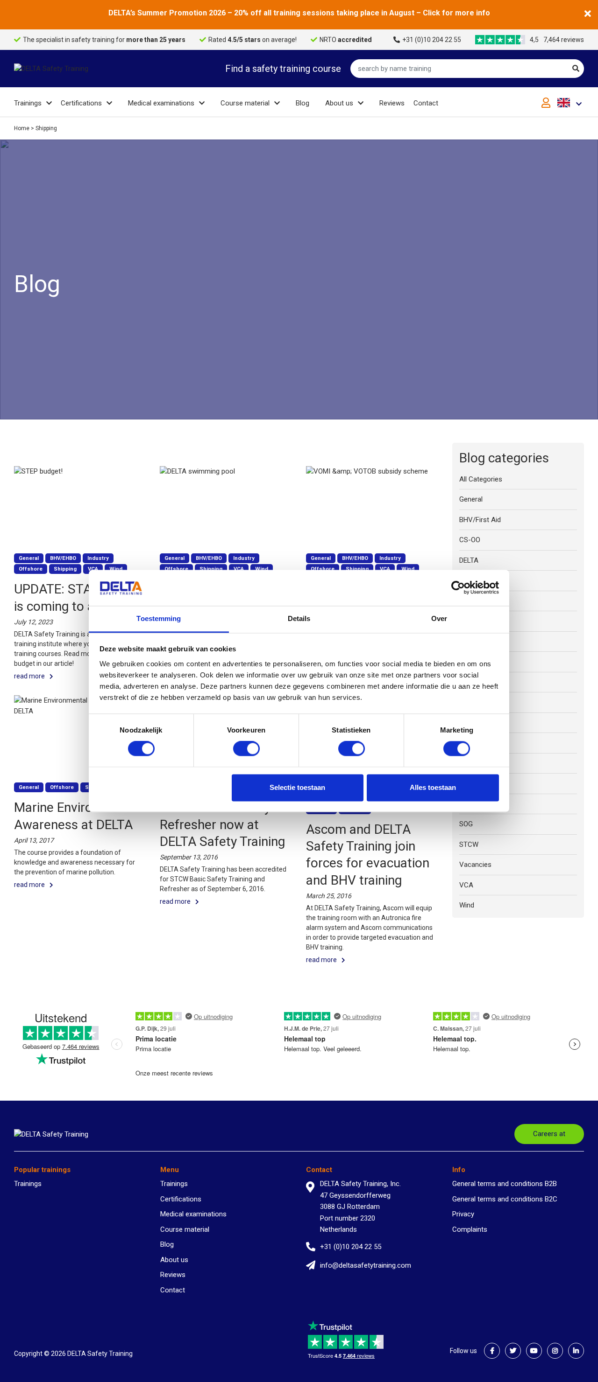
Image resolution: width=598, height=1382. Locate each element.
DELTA (468, 560)
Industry (471, 641)
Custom (471, 661)
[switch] (246, 748)
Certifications (81, 103)
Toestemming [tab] (158, 618)
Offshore (473, 743)
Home (21, 128)
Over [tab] (439, 618)
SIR (464, 804)
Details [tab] (299, 618)
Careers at (549, 1134)
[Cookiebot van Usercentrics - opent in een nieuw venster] (458, 588)
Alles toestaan (433, 787)
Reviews (392, 103)
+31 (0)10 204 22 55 (431, 39)
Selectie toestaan (297, 787)
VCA (466, 885)
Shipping (472, 783)
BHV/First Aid (480, 520)
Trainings (28, 103)
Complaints (469, 1229)
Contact (425, 103)
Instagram (555, 1350)
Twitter (512, 1350)
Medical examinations (161, 103)
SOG (466, 824)
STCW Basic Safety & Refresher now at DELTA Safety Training (222, 824)
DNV (466, 580)
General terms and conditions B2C (504, 1199)
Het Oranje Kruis (484, 621)
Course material (245, 103)
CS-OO (469, 540)
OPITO (469, 763)
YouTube (534, 1350)
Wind (466, 905)
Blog (302, 103)
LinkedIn (576, 1350)
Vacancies (475, 864)
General (471, 499)
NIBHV (469, 682)
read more (29, 676)
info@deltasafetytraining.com (365, 1265)
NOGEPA (472, 723)
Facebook (491, 1350)
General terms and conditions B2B (504, 1184)
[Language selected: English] (570, 102)
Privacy (463, 1214)
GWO (467, 601)
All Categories (480, 479)
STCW (468, 844)
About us (339, 103)
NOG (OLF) (475, 702)
